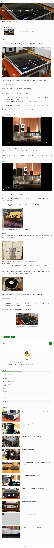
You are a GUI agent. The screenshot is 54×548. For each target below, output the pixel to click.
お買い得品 (7, 385)
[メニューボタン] (1, 1)
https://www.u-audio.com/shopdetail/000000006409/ (27, 326)
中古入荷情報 (9, 381)
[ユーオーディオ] (27, 1)
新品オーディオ (7, 337)
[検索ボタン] (52, 1)
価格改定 (7, 378)
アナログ (12, 337)
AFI (17, 337)
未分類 (6, 391)
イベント (7, 388)
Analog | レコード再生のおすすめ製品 (24, 32)
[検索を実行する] (50, 343)
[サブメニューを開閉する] (50, 375)
